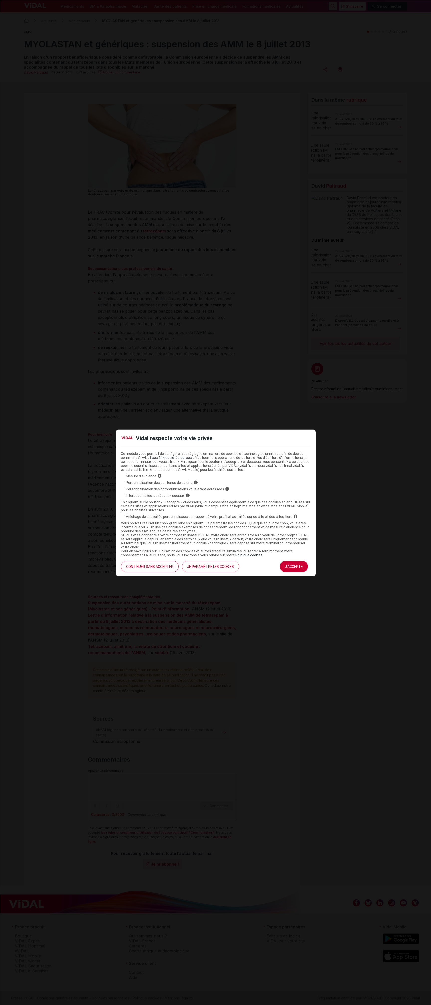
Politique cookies (249, 555)
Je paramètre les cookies (210, 566)
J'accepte (294, 566)
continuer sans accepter (149, 566)
